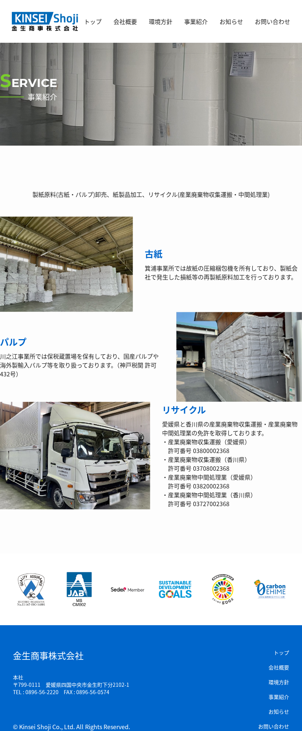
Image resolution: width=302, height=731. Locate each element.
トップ (93, 21)
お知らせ (231, 21)
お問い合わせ (272, 21)
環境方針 (160, 21)
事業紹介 (196, 21)
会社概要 (125, 21)
